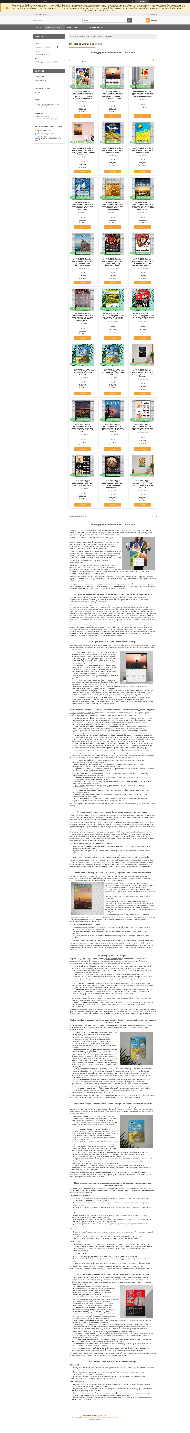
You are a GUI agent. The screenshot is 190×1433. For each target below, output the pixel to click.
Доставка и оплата (96, 27)
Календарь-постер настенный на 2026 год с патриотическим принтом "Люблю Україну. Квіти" (142, 427)
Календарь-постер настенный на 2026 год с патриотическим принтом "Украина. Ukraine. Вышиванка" (82, 206)
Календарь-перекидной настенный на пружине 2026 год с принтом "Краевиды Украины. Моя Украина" (112, 316)
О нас (69, 27)
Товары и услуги (53, 27)
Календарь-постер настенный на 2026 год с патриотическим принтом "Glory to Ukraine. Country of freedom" (142, 372)
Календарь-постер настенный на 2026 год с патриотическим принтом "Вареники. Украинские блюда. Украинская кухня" (142, 261)
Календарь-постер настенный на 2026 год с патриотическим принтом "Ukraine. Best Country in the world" (82, 428)
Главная (38, 27)
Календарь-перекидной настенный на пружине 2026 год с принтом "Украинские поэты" (112, 371)
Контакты (79, 27)
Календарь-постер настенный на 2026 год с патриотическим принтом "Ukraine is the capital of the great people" (143, 206)
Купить (82, 116)
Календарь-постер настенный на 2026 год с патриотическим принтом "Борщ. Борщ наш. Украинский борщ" (112, 261)
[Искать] (129, 20)
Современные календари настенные (130, 697)
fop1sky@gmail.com (44, 131)
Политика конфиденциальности (108, 1417)
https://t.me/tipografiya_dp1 (46, 134)
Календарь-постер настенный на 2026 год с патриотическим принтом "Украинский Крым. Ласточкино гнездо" (82, 261)
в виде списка (156, 60)
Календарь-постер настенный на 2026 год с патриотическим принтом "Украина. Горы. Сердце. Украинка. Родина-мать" (82, 94)
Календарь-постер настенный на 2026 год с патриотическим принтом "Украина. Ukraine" (112, 149)
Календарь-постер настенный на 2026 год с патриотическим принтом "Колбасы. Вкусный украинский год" (82, 317)
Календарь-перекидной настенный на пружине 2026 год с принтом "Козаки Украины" (82, 371)
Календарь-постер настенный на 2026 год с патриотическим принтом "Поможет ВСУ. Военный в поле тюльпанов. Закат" (112, 94)
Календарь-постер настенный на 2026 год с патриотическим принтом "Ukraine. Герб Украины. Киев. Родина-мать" (83, 150)
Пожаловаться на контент (89, 1417)
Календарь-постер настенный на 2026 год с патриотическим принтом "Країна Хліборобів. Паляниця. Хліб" (112, 483)
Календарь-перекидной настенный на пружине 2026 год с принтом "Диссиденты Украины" (142, 316)
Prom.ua (104, 1415)
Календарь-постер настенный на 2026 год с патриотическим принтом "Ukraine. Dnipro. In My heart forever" (112, 428)
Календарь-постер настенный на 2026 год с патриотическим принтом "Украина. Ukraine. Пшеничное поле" (112, 206)
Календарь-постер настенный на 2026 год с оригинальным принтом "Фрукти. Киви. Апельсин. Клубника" (142, 483)
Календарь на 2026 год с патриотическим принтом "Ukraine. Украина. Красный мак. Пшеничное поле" (143, 94)
